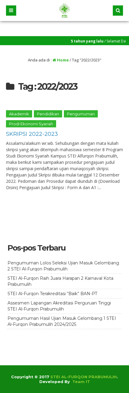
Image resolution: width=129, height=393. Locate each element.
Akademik (19, 113)
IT (88, 381)
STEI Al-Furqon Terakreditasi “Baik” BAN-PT (52, 293)
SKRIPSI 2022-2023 (32, 134)
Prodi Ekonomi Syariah (31, 123)
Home (62, 60)
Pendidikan (48, 113)
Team (78, 381)
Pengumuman (81, 113)
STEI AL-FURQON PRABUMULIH (83, 376)
